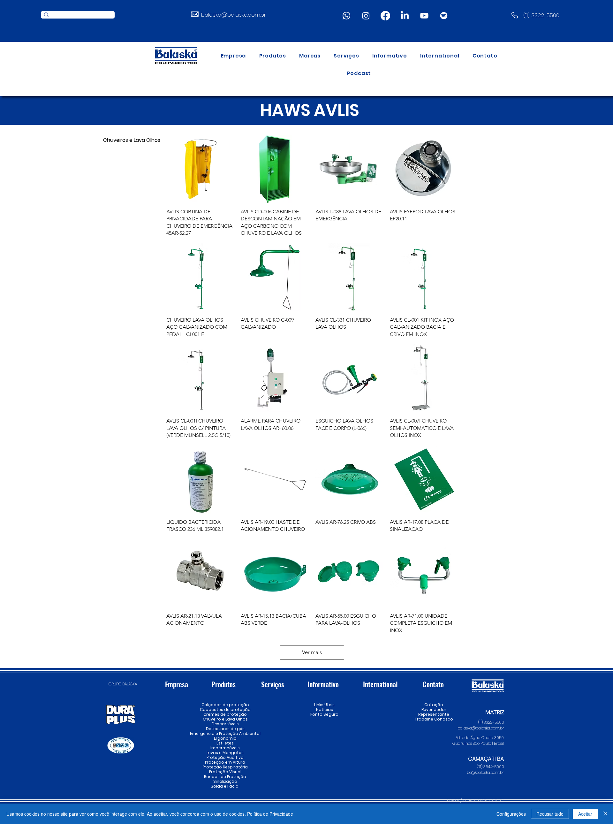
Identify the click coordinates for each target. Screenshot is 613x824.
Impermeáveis (225, 747)
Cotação (433, 704)
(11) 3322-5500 (541, 15)
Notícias (324, 709)
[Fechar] (605, 814)
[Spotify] (444, 15)
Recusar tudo (550, 814)
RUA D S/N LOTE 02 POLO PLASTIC (475, 801)
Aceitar (585, 814)
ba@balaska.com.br (485, 772)
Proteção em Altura (225, 762)
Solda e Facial (225, 786)
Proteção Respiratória (225, 767)
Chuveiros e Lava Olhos (123, 140)
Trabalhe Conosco (434, 719)
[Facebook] (385, 15)
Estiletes (225, 743)
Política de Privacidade (270, 814)
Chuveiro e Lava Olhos (225, 719)
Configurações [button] (511, 814)
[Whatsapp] (346, 15)
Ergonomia (225, 738)
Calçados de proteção (225, 704)
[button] (272, 55)
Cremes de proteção (225, 714)
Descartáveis (225, 723)
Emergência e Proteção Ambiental (225, 733)
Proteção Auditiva (225, 757)
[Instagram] (366, 15)
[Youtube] (424, 15)
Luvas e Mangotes (225, 752)
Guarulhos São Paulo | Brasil (478, 743)
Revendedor (434, 709)
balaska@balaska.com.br (233, 15)
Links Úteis (324, 704)
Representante (434, 714)
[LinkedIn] (405, 15)
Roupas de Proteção (225, 776)
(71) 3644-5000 (490, 766)
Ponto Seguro (324, 714)
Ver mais (312, 652)
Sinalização (225, 781)
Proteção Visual (225, 771)
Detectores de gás (225, 728)
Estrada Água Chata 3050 (480, 737)
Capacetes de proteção (225, 709)
